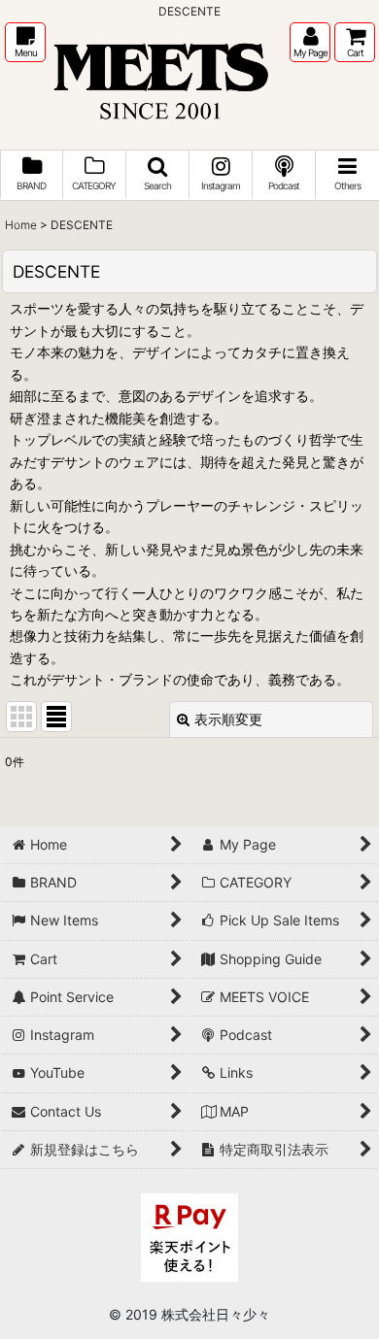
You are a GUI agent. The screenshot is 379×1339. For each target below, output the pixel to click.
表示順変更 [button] (228, 719)
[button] (25, 42)
